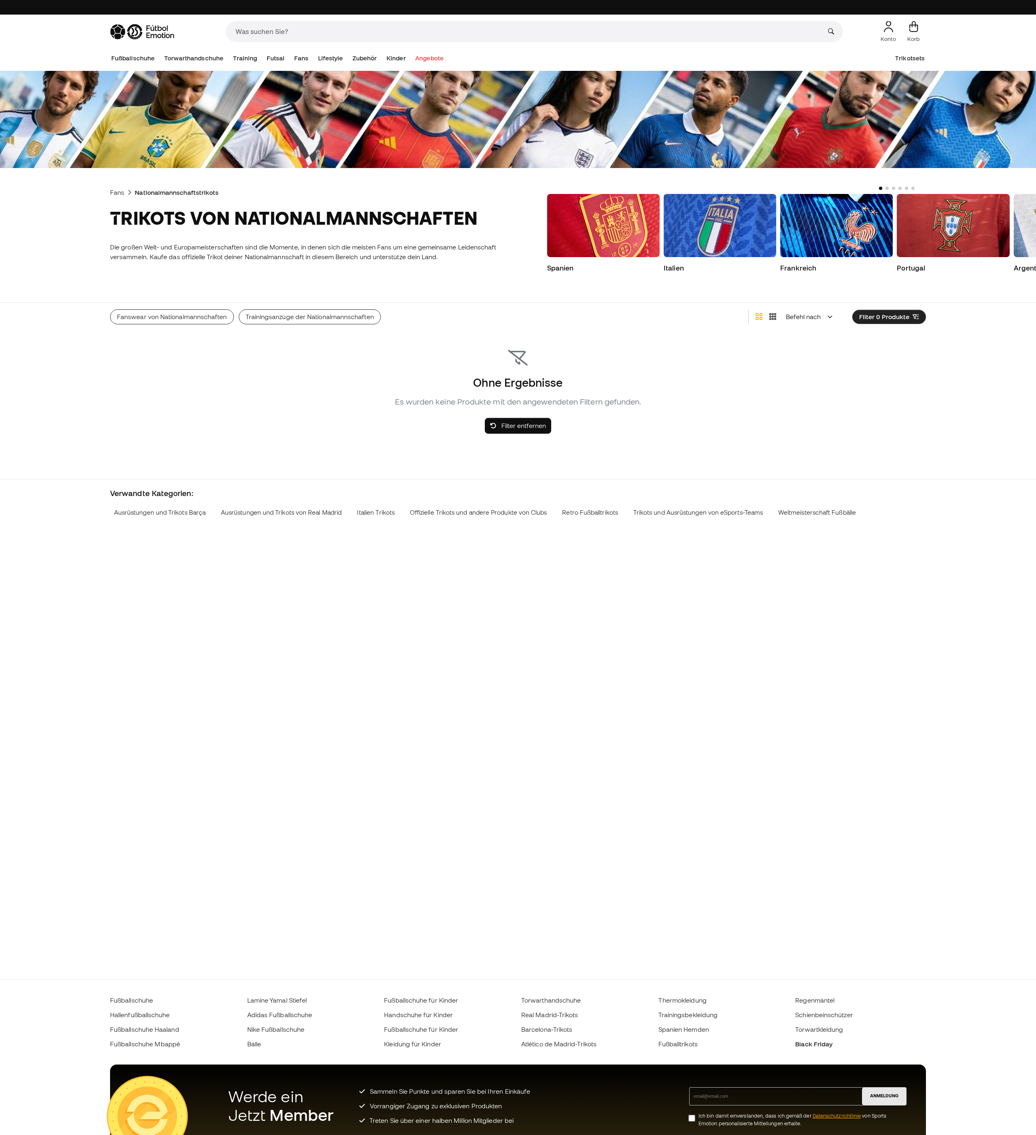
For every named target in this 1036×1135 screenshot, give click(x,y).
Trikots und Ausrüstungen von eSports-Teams (698, 512)
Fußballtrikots (678, 1044)
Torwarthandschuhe (193, 58)
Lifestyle (330, 58)
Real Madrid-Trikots (549, 1014)
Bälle (254, 1044)
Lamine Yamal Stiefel (277, 1000)
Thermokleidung (682, 1000)
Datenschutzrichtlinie (837, 1115)
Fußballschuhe (133, 58)
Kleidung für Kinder (412, 1044)
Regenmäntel (814, 1000)
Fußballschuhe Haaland (144, 1029)
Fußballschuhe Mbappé (145, 1044)
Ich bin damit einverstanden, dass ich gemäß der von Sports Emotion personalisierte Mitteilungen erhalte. (792, 1119)
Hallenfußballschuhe (140, 1014)
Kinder (395, 58)
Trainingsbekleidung (688, 1014)
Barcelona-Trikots (546, 1029)
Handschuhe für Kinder (418, 1014)
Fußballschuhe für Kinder (421, 1000)
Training (245, 58)
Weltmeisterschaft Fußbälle (817, 512)
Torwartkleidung (819, 1029)
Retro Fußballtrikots (590, 512)
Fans (301, 58)
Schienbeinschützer (824, 1014)
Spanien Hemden (683, 1029)
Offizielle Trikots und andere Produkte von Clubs (478, 512)
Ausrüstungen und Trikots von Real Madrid (281, 512)
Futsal (275, 58)
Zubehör (364, 58)
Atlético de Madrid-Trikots (559, 1044)
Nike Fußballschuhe (275, 1029)
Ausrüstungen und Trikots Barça (160, 512)
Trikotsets (910, 58)
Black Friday (813, 1044)
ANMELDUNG (884, 1095)
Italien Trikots (376, 512)
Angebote (429, 58)
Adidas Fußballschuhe (279, 1014)
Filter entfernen (523, 425)
